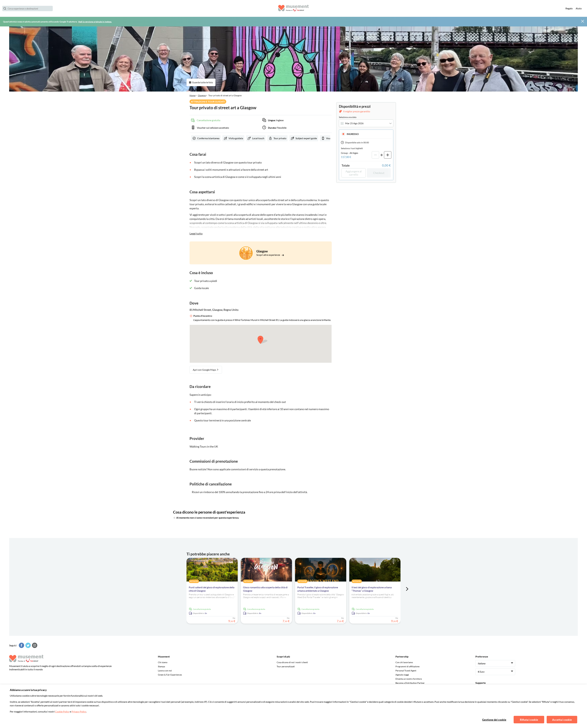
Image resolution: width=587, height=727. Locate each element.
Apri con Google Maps (205, 369)
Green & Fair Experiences (170, 674)
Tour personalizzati (286, 666)
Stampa (161, 666)
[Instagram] (34, 645)
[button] (366, 134)
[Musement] (293, 8)
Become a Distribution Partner (410, 683)
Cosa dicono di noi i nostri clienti (292, 662)
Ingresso (353, 133)
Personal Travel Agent (405, 670)
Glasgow (202, 95)
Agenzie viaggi (402, 674)
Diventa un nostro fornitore (408, 678)
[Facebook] (21, 645)
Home (192, 95)
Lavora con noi (165, 670)
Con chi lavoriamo (404, 662)
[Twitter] (28, 645)
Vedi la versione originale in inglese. (95, 21)
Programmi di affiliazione (407, 666)
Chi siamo (162, 662)
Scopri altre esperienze (268, 254)
